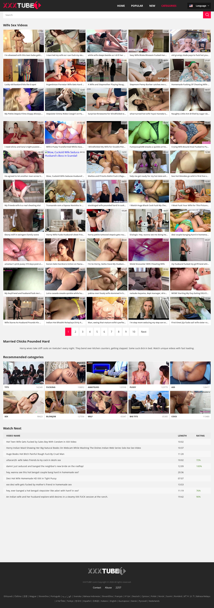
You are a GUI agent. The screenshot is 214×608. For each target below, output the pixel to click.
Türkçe (70, 601)
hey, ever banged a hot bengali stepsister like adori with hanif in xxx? (42, 490)
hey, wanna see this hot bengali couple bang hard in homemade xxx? (42, 472)
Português (55, 596)
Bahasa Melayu (203, 596)
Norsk (161, 596)
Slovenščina (107, 596)
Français (119, 596)
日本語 (96, 601)
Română (178, 596)
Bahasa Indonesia (91, 596)
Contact (97, 587)
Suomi (169, 596)
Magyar (33, 596)
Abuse (108, 587)
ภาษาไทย (60, 601)
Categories (168, 6)
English (113, 601)
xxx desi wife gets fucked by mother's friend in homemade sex (39, 484)
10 (133, 331)
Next (143, 331)
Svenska (77, 596)
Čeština (17, 596)
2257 (118, 587)
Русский (143, 601)
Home (121, 6)
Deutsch (136, 596)
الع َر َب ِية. (67, 596)
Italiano (104, 601)
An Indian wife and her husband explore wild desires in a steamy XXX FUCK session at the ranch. (57, 496)
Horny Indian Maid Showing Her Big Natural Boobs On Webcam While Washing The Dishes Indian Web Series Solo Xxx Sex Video (73, 447)
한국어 (78, 601)
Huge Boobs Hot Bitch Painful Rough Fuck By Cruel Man (35, 453)
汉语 (25, 596)
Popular (137, 6)
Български (124, 601)
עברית (127, 596)
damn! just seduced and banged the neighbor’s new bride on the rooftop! (45, 466)
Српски (145, 596)
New (152, 6)
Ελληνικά (8, 596)
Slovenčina (44, 596)
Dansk (134, 601)
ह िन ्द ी (189, 596)
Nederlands (154, 601)
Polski (153, 596)
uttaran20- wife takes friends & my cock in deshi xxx (33, 460)
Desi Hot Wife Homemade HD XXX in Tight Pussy (31, 478)
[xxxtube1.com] (22, 8)
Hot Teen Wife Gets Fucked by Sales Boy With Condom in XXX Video (41, 441)
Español (87, 601)
